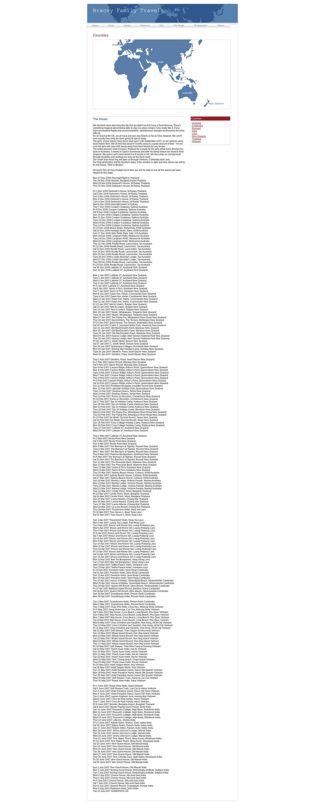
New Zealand (199, 136)
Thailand (196, 139)
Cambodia (197, 125)
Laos (194, 133)
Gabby (127, 25)
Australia (196, 123)
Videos (220, 25)
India (194, 131)
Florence (145, 25)
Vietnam (196, 141)
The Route (178, 25)
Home (95, 25)
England (196, 128)
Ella (161, 25)
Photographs (200, 25)
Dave (111, 25)
